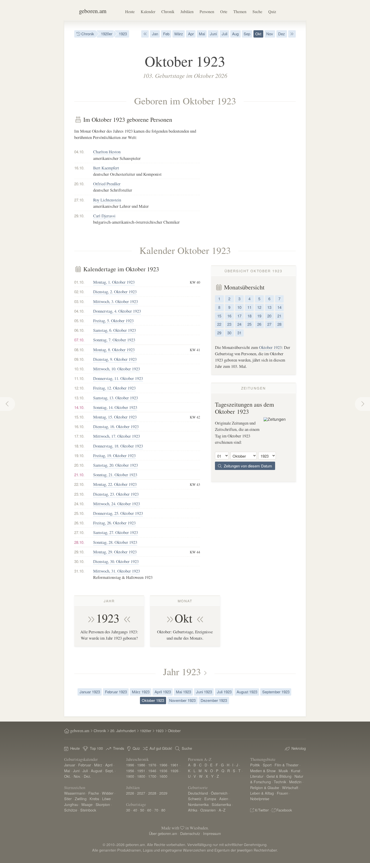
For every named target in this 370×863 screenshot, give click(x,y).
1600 (163, 776)
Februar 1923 (116, 691)
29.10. (79, 215)
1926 (174, 770)
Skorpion (103, 804)
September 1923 (275, 691)
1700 (152, 776)
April (109, 764)
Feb (166, 33)
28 (279, 324)
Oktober (266, 347)
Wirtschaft (290, 787)
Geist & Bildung (279, 776)
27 (269, 324)
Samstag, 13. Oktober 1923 (115, 398)
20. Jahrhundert (123, 730)
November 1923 (182, 700)
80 (163, 810)
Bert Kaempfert (106, 168)
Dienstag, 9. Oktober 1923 (115, 359)
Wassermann (74, 793)
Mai (202, 33)
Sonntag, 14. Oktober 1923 (115, 407)
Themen (239, 11)
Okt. (67, 776)
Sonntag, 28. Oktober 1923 (115, 542)
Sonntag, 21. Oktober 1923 (115, 475)
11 (249, 307)
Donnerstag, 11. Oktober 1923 (118, 378)
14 (279, 307)
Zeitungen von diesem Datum (247, 465)
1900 (130, 776)
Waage (87, 804)
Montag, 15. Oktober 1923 (115, 417)
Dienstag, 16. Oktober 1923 (116, 426)
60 (149, 810)
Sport (267, 764)
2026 (130, 793)
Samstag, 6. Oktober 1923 (114, 330)
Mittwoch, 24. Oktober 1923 (116, 504)
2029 (163, 793)
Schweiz (194, 798)
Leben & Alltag (262, 793)
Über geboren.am (163, 833)
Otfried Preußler (107, 184)
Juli (224, 33)
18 (249, 315)
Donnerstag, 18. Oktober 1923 (118, 446)
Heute (130, 11)
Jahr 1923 (182, 671)
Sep (247, 33)
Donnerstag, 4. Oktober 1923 (117, 311)
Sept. (109, 770)
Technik (280, 781)
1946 (152, 770)
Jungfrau (71, 804)
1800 (141, 776)
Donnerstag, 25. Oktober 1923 (118, 513)
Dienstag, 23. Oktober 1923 (116, 494)
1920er (106, 33)
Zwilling (81, 798)
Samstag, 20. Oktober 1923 (115, 465)
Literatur (257, 776)
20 (269, 315)
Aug (235, 33)
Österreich (219, 793)
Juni (213, 33)
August (96, 770)
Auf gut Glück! (161, 748)
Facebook (284, 810)
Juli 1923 (224, 691)
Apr (191, 33)
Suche (257, 11)
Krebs (94, 798)
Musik (283, 770)
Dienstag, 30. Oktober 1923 (116, 561)
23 (229, 324)
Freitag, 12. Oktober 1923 (114, 388)
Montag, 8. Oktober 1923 (114, 349)
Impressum (212, 833)
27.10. (79, 199)
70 (156, 810)
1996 (130, 764)
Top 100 (96, 748)
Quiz (272, 11)
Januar (69, 764)
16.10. (79, 167)
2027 (141, 793)
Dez (281, 33)
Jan (155, 33)
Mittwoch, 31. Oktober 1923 (116, 571)
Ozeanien (208, 810)
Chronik (167, 11)
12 (259, 307)
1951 (141, 770)
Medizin (295, 781)
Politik (255, 764)
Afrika (192, 810)
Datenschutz (190, 833)
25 (249, 324)
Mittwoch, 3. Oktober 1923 (115, 301)
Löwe (106, 798)
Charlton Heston (107, 152)
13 (269, 307)
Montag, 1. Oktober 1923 (114, 282)
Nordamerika (198, 804)
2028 (152, 793)
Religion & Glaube (264, 787)
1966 (163, 764)
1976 (152, 764)
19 (259, 315)
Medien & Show (263, 770)
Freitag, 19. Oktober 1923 (114, 455)
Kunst (295, 770)
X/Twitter (262, 810)
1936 (163, 770)
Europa (210, 798)
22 (219, 324)
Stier (68, 798)
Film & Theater (287, 764)
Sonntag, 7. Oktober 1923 (114, 340)
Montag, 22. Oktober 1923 (115, 484)
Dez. (87, 776)
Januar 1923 (90, 691)
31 (239, 332)
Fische (93, 793)
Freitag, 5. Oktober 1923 (113, 320)
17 (239, 315)
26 (259, 324)
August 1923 (247, 691)
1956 (130, 770)
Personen (207, 11)
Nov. (77, 776)
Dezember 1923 (214, 700)
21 (279, 315)
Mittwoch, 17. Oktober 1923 (116, 436)
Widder (108, 793)
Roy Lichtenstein (107, 200)
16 (229, 315)
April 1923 (163, 691)
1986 (141, 764)
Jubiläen (187, 11)
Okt (258, 33)
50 (142, 810)
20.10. (79, 183)
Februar (84, 764)
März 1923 (141, 691)
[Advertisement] (253, 151)
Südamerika (221, 804)
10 (239, 307)
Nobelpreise (259, 798)
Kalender (148, 11)
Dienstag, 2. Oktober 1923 (115, 291)
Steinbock (88, 810)
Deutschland (198, 793)
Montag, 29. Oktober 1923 (115, 552)
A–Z (222, 810)
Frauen (282, 793)
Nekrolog (298, 748)
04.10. (79, 151)
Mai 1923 (183, 691)
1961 (174, 764)
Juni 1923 (204, 691)
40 (135, 810)
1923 (123, 33)
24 (239, 324)
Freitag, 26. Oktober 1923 (114, 523)
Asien (223, 798)
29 (219, 332)
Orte (223, 11)
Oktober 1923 (153, 700)
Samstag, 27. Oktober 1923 (115, 532)
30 (229, 332)
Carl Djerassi (104, 216)
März (178, 33)
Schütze (70, 810)
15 (219, 315)
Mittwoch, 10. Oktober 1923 (116, 369)
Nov (269, 33)
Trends (118, 748)
